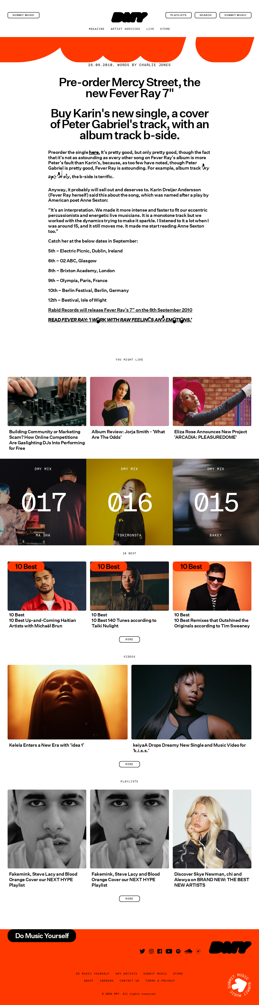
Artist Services (125, 29)
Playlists (178, 15)
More (129, 639)
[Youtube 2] (169, 951)
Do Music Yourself (93, 973)
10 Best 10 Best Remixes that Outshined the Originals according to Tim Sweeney (212, 620)
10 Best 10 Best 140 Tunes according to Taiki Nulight (124, 620)
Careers (107, 980)
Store (165, 29)
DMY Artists (126, 973)
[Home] (129, 17)
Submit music (24, 15)
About (89, 980)
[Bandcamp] (198, 951)
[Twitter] (142, 951)
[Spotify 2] (178, 951)
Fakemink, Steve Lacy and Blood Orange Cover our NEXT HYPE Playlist (43, 879)
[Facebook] (159, 951)
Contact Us (129, 980)
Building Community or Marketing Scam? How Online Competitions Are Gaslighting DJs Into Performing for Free (47, 440)
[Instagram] (151, 951)
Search (206, 15)
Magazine (97, 29)
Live (150, 29)
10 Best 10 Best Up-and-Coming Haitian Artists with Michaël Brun (42, 620)
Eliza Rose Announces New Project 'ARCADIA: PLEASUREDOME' (210, 434)
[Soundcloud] (188, 951)
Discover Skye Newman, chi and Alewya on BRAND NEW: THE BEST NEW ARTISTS (211, 879)
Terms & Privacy (160, 980)
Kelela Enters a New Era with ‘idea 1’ (46, 745)
